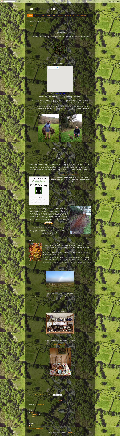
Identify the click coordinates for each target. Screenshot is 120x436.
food (54, 15)
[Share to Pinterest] (61, 395)
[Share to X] (57, 395)
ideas (48, 15)
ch (31, 426)
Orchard (37, 15)
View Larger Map (60, 93)
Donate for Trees (69, 15)
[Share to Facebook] (59, 395)
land (43, 15)
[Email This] (54, 395)
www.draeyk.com (60, 344)
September (35, 414)
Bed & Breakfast (81, 15)
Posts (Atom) (40, 404)
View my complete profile (36, 428)
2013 (32, 412)
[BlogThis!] (56, 395)
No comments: (47, 394)
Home (30, 15)
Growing (60, 15)
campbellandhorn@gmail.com (70, 174)
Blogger (70, 432)
